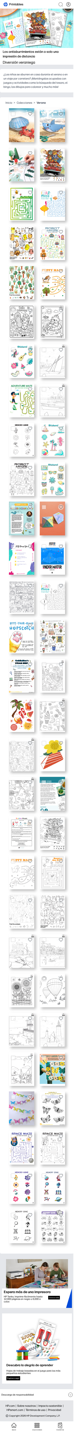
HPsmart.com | (16, 1410)
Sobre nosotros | (27, 1405)
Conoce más (54, 1298)
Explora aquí (13, 1378)
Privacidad (54, 1410)
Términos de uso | (37, 1410)
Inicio (9, 102)
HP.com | (11, 1405)
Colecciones (24, 102)
